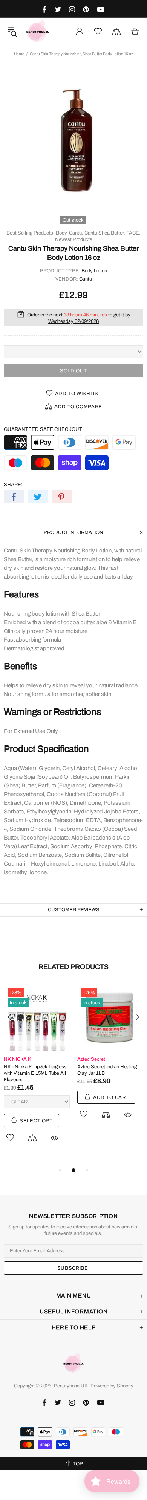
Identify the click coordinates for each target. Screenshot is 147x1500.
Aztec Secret (91, 1059)
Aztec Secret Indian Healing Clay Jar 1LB (107, 1070)
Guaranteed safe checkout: (44, 429)
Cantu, (76, 233)
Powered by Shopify (111, 1386)
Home (19, 54)
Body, (62, 233)
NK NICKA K (17, 1059)
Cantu (85, 279)
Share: (13, 484)
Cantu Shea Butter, (104, 233)
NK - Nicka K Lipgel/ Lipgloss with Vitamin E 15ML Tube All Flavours (35, 1073)
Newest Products (73, 239)
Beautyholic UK (37, 31)
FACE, (133, 233)
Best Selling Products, (30, 233)
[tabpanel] (37, 1072)
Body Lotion (94, 270)
